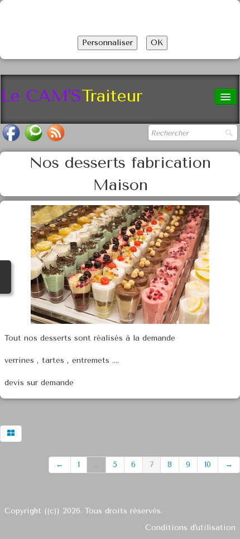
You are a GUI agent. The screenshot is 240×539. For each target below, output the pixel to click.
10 (207, 464)
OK (157, 42)
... (96, 464)
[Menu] (225, 97)
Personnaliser (107, 42)
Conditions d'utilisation (190, 527)
